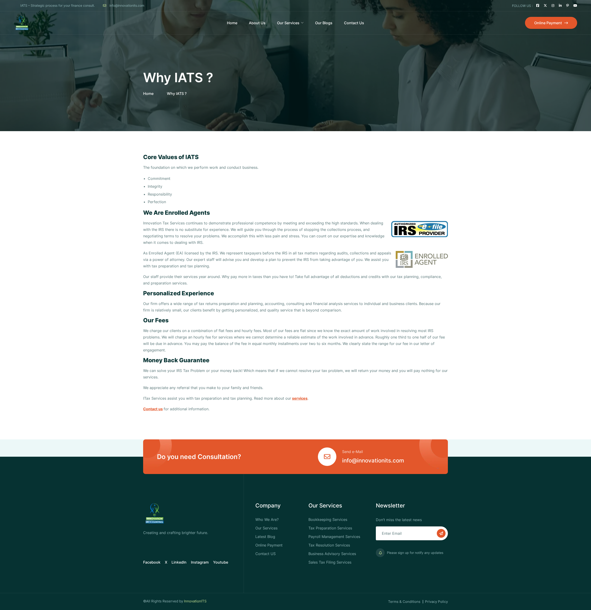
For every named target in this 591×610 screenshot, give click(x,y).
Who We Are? (267, 519)
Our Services (288, 23)
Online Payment (269, 545)
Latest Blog (265, 536)
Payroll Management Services (334, 536)
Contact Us (354, 23)
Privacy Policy (436, 601)
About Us (257, 23)
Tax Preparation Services (330, 528)
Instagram (200, 562)
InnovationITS (195, 601)
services (300, 398)
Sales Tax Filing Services (329, 562)
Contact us (153, 409)
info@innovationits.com (126, 5)
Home (232, 23)
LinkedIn (179, 562)
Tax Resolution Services (329, 545)
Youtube (220, 562)
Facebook (151, 562)
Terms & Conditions (404, 601)
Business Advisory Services (332, 553)
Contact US (265, 553)
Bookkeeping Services (327, 519)
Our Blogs (323, 23)
